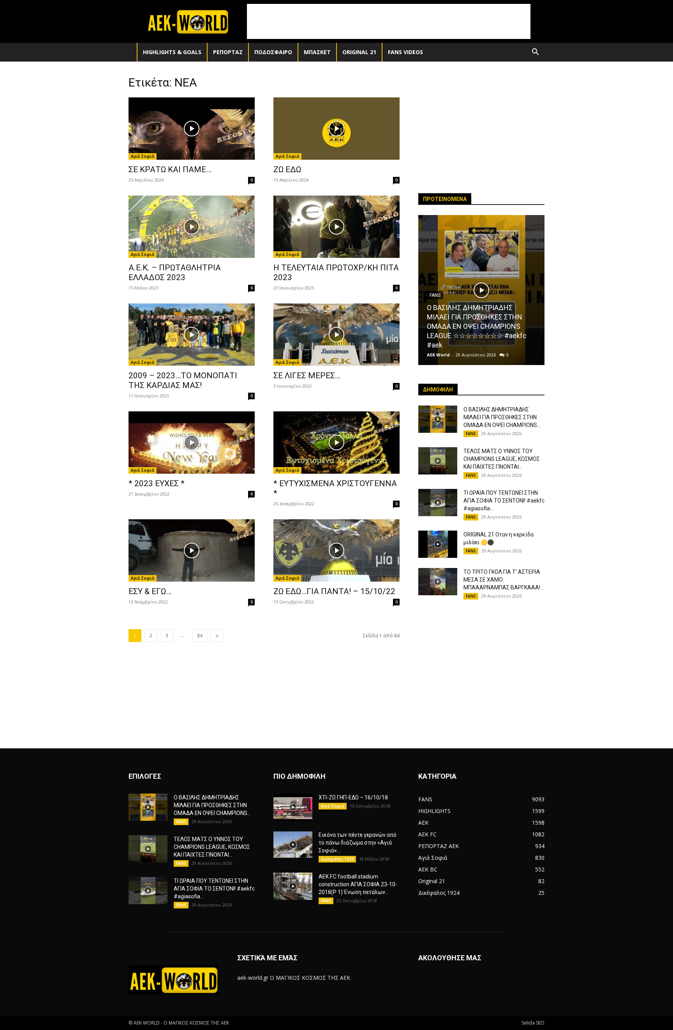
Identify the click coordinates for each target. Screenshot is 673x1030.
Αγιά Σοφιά (142, 156)
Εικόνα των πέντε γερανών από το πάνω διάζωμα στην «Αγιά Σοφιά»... (357, 843)
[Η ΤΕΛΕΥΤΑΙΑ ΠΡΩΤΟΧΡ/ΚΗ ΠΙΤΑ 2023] (336, 227)
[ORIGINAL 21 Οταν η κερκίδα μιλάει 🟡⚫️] (437, 544)
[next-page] (217, 635)
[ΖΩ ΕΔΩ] (336, 128)
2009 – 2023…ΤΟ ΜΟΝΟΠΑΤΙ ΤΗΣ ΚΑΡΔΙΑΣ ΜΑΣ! (183, 380)
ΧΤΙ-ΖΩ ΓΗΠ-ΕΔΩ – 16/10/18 (353, 797)
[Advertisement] (388, 21)
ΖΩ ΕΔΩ (287, 169)
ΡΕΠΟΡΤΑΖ (228, 52)
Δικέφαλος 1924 (337, 859)
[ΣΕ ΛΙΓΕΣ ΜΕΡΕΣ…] (336, 334)
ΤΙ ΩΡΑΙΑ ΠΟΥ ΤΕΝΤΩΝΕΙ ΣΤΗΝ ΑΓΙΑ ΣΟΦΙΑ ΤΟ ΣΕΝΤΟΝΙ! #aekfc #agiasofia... (503, 500)
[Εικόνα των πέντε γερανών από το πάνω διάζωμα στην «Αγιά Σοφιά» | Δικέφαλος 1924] (292, 844)
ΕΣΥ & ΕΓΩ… (150, 591)
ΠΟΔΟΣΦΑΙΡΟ (273, 52)
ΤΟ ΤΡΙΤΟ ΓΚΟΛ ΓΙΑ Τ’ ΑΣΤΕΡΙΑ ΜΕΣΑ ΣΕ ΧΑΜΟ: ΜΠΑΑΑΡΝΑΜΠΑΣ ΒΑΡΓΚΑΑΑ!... (503, 580)
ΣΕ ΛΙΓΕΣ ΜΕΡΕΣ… (306, 375)
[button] (535, 52)
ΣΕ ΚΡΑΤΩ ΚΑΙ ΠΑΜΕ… (170, 169)
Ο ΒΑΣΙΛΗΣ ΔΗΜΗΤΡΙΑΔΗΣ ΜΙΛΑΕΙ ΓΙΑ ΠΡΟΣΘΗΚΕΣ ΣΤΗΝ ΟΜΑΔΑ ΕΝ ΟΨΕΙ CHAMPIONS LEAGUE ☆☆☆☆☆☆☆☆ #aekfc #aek (477, 326)
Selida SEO (532, 1022)
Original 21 (359, 52)
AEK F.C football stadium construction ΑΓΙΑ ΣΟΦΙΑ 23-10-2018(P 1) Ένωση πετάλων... (358, 884)
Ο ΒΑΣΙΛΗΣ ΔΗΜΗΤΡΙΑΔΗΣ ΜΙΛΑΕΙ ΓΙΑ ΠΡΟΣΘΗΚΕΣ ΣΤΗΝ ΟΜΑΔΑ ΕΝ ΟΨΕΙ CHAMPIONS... (502, 417)
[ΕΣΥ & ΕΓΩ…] (192, 550)
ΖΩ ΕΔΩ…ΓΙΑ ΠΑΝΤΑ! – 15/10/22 (334, 591)
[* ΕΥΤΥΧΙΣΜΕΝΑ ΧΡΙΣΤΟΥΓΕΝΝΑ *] (336, 442)
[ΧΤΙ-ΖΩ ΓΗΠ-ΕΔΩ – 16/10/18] (292, 807)
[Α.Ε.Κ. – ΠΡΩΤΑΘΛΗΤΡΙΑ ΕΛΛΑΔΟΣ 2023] (192, 227)
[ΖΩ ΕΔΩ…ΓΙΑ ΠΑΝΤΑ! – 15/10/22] (336, 550)
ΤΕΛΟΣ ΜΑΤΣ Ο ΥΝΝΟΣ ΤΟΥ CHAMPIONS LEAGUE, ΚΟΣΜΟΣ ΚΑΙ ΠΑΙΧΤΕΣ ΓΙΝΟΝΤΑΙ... (501, 459)
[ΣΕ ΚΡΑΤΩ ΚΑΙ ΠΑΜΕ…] (192, 128)
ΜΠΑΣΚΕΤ (317, 52)
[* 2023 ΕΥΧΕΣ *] (192, 442)
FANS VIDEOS (405, 52)
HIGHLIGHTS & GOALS (172, 52)
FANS (471, 433)
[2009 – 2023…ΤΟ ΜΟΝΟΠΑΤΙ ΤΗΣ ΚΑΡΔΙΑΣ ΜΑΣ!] (192, 334)
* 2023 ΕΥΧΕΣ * (157, 483)
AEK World (438, 355)
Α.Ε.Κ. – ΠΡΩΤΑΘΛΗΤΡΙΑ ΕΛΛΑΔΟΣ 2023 (175, 272)
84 (200, 635)
